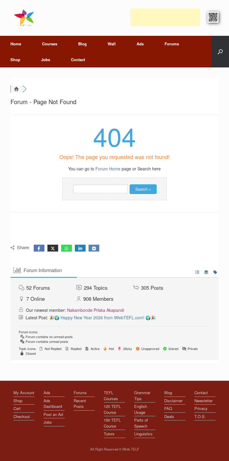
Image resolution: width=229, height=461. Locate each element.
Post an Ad (53, 414)
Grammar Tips (142, 395)
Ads (140, 44)
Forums (172, 44)
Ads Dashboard (53, 403)
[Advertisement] (165, 17)
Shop (15, 59)
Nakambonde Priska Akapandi (95, 310)
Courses (49, 44)
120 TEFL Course (112, 409)
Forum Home (107, 169)
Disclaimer (173, 400)
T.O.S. (200, 416)
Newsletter (203, 400)
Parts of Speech (141, 423)
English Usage (140, 409)
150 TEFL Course (112, 423)
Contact (78, 59)
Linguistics (143, 434)
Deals (169, 416)
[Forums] (16, 89)
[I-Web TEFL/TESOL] (25, 18)
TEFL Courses (111, 395)
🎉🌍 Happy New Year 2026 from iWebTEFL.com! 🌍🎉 (102, 317)
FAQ (168, 408)
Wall (112, 44)
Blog (82, 44)
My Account (23, 392)
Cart (17, 408)
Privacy (201, 408)
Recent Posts (80, 403)
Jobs (45, 59)
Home (15, 44)
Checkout (21, 416)
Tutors (109, 434)
